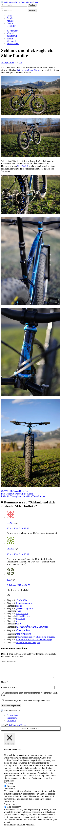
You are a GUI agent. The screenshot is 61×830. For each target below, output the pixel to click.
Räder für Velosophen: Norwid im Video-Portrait (23, 496)
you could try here (24, 608)
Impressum (12, 718)
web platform (22, 613)
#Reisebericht (13, 43)
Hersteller (11, 26)
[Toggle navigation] (2, 8)
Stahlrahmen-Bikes (29, 2)
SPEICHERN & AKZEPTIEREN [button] (19, 824)
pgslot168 (20, 618)
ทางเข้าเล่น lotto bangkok (28, 642)
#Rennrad (11, 41)
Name (4, 682)
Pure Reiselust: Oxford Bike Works (17, 494)
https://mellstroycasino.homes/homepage (34, 639)
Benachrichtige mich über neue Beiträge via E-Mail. (28, 700)
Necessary (12, 786)
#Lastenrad (12, 36)
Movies (10, 21)
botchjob (10, 523)
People (10, 18)
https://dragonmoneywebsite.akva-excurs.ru (35, 637)
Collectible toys (23, 616)
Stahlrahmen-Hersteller (17, 491)
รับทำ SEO (21, 600)
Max (8, 580)
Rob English (23, 166)
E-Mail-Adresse (8, 687)
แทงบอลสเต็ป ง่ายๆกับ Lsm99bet (32, 627)
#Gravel (10, 33)
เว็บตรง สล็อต (23, 630)
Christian (10, 549)
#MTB (10, 38)
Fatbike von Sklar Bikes (28, 70)
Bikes (9, 15)
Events (10, 23)
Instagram (11, 720)
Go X (18, 623)
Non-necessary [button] (10, 804)
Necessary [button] (8, 783)
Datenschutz (12, 715)
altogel (19, 606)
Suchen (32, 5)
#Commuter (12, 31)
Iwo (20, 62)
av (17, 621)
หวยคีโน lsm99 (23, 634)
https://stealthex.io (24, 603)
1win (18, 611)
